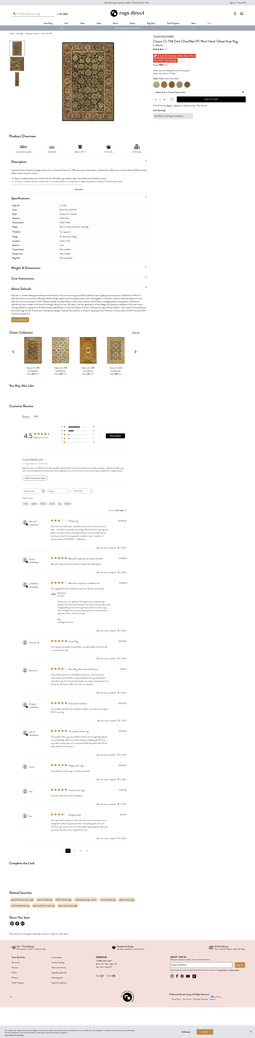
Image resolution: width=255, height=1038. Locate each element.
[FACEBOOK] (177, 976)
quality (34, 503)
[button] (242, 13)
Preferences (186, 1032)
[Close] (251, 1032)
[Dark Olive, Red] (187, 84)
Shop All (135, 332)
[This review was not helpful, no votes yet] (123, 547)
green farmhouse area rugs (22, 899)
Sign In (177, 105)
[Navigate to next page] (87, 851)
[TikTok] (194, 976)
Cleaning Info (57, 977)
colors (26, 503)
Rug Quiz (151, 23)
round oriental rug (108, 899)
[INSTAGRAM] (172, 976)
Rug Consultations (59, 982)
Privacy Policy (222, 970)
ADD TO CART (211, 99)
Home (12, 33)
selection (68, 503)
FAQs (14, 972)
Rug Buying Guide (59, 972)
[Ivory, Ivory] (156, 84)
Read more (81, 539)
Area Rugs (48, 23)
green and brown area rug (43, 905)
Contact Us (101, 957)
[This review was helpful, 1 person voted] (119, 720)
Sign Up (240, 965)
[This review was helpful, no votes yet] (119, 547)
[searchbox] (31, 491)
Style (99, 23)
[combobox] (58, 491)
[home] (127, 16)
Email (109, 975)
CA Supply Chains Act (200, 999)
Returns (15, 977)
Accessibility (57, 957)
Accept (205, 1032)
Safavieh (159, 45)
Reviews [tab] (26, 416)
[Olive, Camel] (179, 84)
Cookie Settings (58, 962)
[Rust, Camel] (172, 84)
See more (79, 189)
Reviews (15, 967)
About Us (16, 962)
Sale (209, 23)
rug (59, 503)
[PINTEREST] (182, 976)
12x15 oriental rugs (63, 899)
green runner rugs (127, 899)
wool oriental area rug (20, 905)
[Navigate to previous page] (61, 851)
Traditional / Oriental (32, 33)
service (52, 503)
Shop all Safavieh (20, 319)
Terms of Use (234, 970)
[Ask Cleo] (63, 13)
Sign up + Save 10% (238, 2)
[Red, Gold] (164, 84)
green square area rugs (68, 905)
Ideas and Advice (59, 967)
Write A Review (115, 435)
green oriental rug (44, 899)
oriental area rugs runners (85, 899)
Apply (168, 105)
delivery (43, 503)
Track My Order (18, 957)
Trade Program (173, 23)
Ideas (193, 23)
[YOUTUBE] (188, 976)
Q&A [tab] (36, 416)
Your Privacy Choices (215, 998)
